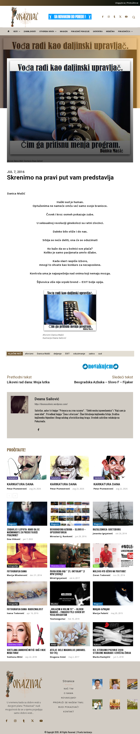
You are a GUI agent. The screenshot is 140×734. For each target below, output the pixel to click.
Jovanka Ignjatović (103, 533)
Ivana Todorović (15, 613)
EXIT (67, 353)
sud (100, 353)
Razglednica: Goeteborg (107, 529)
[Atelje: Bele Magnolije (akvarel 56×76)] (70, 634)
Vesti (96, 566)
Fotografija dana (17, 571)
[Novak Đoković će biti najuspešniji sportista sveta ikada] (97, 684)
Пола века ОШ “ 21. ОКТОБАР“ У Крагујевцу (67, 572)
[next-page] (15, 495)
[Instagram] (109, 17)
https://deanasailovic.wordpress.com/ (51, 404)
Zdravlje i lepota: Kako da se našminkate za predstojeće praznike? (23, 532)
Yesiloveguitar (57, 618)
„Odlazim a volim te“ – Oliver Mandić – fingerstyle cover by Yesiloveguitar (67, 612)
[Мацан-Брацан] (113, 593)
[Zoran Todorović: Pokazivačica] (132, 684)
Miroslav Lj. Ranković (61, 536)
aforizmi (29, 353)
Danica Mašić (43, 353)
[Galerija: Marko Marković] (132, 704)
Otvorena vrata (58, 566)
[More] (68, 366)
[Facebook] (103, 17)
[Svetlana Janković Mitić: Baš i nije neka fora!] (27, 634)
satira (92, 353)
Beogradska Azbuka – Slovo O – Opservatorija (68, 531)
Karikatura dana (20, 484)
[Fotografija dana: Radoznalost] (27, 593)
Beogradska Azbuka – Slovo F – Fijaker (103, 382)
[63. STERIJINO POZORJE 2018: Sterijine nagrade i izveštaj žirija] (113, 634)
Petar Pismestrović (17, 488)
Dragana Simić (58, 657)
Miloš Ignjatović (58, 578)
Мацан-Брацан (101, 609)
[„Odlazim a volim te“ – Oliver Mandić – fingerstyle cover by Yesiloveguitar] (70, 593)
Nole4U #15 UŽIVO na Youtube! (109, 571)
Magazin (12, 524)
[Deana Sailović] (21, 415)
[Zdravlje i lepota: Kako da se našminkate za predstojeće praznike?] (27, 514)
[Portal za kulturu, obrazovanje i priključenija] (24, 17)
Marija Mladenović (17, 575)
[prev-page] (9, 495)
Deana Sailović (47, 399)
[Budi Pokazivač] (97, 704)
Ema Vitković (13, 539)
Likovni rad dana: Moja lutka (28, 382)
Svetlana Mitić (15, 657)
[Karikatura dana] (26, 467)
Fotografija (13, 566)
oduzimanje (79, 353)
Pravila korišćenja (84, 732)
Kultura (97, 644)
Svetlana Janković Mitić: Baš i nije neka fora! (26, 651)
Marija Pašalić (100, 613)
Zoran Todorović (101, 575)
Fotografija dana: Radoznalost (25, 609)
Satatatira (12, 478)
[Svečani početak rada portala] (115, 704)
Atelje (53, 644)
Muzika (54, 604)
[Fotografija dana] (27, 555)
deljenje (58, 353)
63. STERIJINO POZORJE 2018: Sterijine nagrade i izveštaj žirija (112, 651)
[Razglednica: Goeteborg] (113, 514)
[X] (120, 17)
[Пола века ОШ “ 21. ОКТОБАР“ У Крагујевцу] (70, 555)
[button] (133, 17)
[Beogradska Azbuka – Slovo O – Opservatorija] (70, 514)
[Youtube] (126, 17)
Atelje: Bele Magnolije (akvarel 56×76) (67, 651)
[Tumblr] (114, 17)
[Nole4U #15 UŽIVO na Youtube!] (113, 555)
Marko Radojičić (102, 657)
